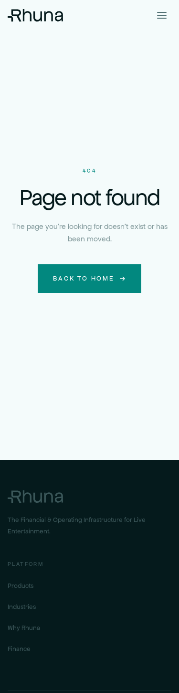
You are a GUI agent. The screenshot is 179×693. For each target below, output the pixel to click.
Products (20, 586)
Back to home (84, 278)
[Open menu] (161, 15)
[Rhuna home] (35, 15)
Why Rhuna (24, 628)
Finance (19, 649)
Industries (22, 607)
